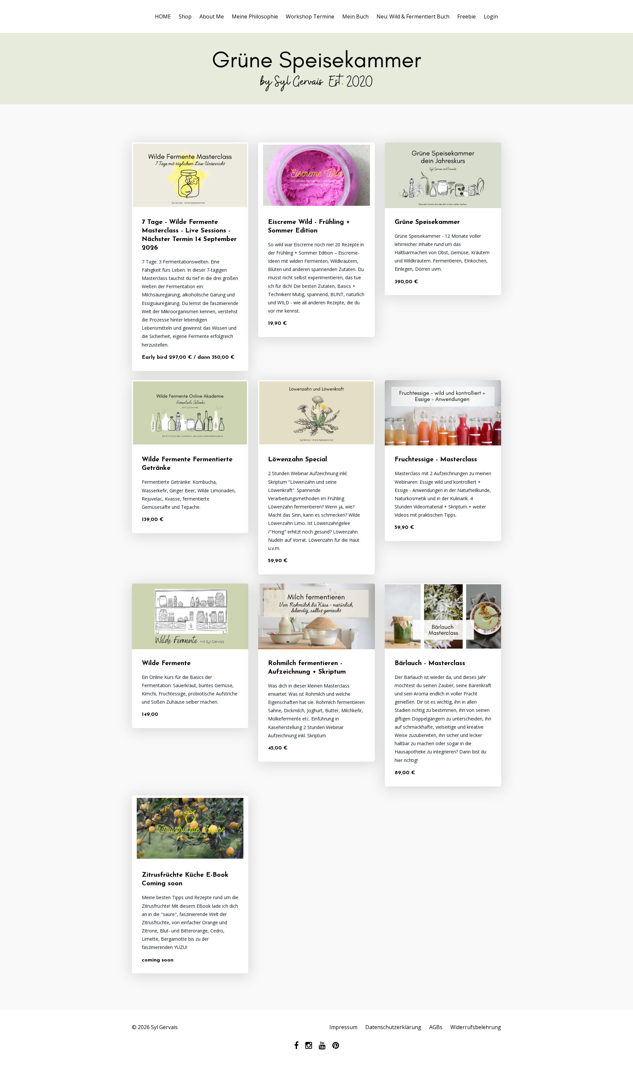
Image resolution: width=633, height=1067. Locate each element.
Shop (185, 16)
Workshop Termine (310, 16)
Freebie (466, 16)
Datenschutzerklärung (393, 1027)
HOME (163, 16)
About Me (211, 16)
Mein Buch (355, 16)
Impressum (343, 1027)
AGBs (435, 1027)
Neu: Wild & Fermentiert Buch (413, 16)
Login (491, 16)
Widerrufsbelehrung (475, 1027)
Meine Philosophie (255, 16)
